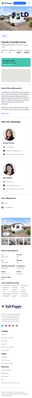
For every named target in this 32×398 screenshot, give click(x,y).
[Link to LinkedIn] (6, 326)
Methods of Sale (6, 370)
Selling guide (5, 373)
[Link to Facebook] (2, 326)
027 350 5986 (10, 147)
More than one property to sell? (10, 383)
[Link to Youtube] (10, 326)
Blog (2, 379)
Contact (3, 344)
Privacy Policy (5, 350)
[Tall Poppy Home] (9, 3)
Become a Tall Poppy (7, 337)
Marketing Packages (7, 363)
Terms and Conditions (7, 347)
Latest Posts (5, 376)
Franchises (4, 341)
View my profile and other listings (15, 154)
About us (3, 334)
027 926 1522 (9, 182)
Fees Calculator (5, 360)
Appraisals (4, 357)
